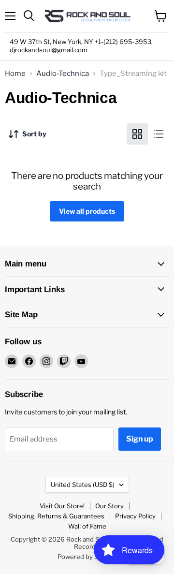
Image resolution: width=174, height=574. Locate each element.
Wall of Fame (87, 526)
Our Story (109, 506)
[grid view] (137, 134)
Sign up (139, 438)
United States (83, 484)
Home (15, 74)
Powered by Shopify (87, 556)
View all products (87, 211)
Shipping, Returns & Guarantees (56, 516)
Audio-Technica (62, 74)
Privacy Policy (135, 516)
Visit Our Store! (62, 506)
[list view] (158, 134)
